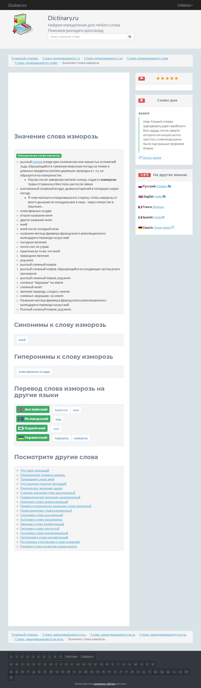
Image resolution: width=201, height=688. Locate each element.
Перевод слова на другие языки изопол (48, 546)
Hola (157, 217)
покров (37, 162)
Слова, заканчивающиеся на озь (163, 634)
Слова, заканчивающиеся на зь (112, 634)
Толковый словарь (24, 58)
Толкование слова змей (37, 479)
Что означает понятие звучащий (43, 484)
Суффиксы (87, 656)
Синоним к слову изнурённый (41, 515)
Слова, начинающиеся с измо (36, 63)
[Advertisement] (68, 105)
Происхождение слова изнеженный (46, 510)
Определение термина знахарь (42, 475)
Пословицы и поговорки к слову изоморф (50, 542)
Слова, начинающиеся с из (103, 58)
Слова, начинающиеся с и (61, 58)
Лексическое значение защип (41, 488)
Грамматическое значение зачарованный (50, 497)
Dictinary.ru (17, 5)
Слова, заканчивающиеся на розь (39, 639)
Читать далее (152, 157)
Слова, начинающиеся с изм (147, 58)
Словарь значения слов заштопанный (47, 493)
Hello (159, 196)
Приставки (71, 656)
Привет (162, 186)
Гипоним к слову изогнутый (39, 528)
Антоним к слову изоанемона (41, 519)
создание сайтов (104, 683)
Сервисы (184, 5)
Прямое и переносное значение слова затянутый (55, 506)
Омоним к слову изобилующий (42, 524)
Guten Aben (162, 227)
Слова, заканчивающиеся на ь (64, 634)
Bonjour (158, 207)
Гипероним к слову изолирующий (44, 537)
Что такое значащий (34, 470)
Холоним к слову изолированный (44, 533)
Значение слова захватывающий (44, 502)
